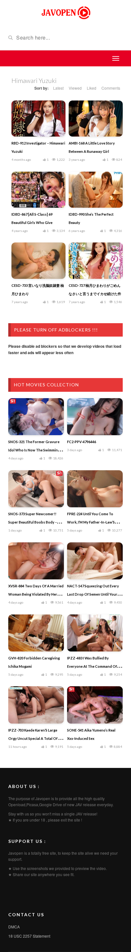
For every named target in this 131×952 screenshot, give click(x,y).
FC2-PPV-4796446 (81, 442)
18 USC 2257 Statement (29, 936)
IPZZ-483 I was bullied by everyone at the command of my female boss (95, 666)
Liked (91, 88)
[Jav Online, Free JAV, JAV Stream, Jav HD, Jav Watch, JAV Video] (65, 12)
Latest (58, 88)
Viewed (75, 88)
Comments (110, 88)
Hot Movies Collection (46, 384)
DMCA (14, 926)
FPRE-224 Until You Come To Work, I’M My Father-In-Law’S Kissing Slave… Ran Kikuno (91, 522)
